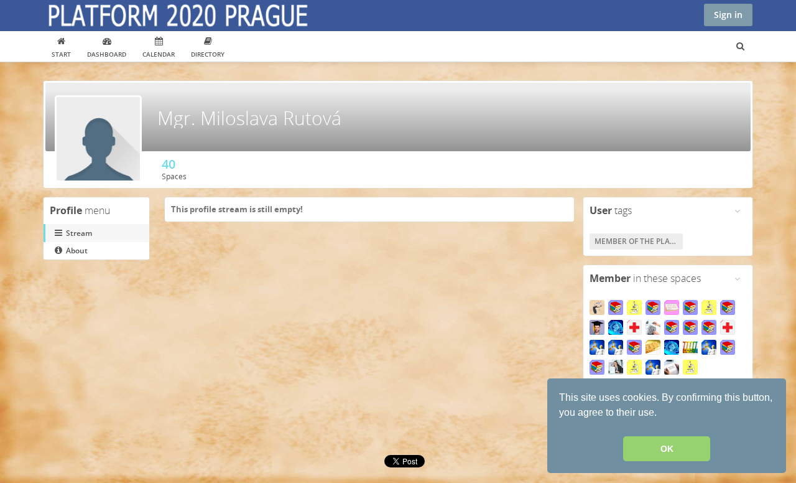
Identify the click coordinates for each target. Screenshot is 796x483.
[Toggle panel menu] (737, 211)
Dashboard (106, 54)
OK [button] (666, 449)
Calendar (158, 54)
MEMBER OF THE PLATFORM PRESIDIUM (639, 241)
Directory (207, 54)
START (61, 54)
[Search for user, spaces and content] (740, 46)
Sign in (728, 15)
